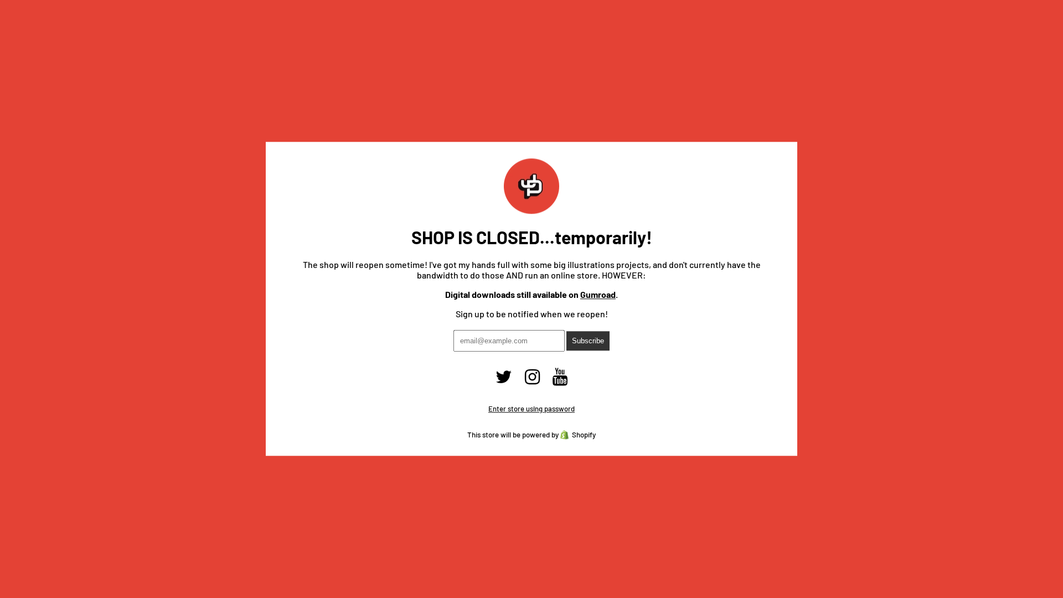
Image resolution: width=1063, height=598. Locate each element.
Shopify (584, 435)
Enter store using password (531, 409)
